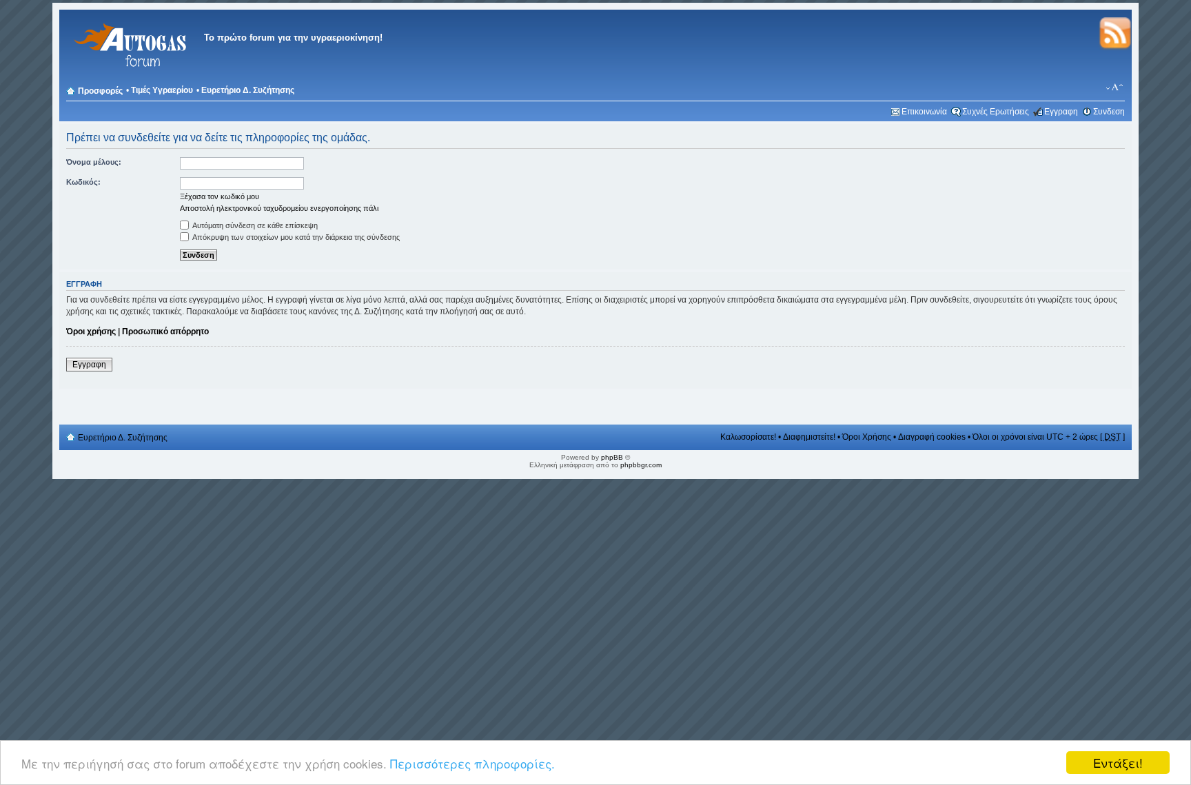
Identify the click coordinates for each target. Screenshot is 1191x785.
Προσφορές (100, 91)
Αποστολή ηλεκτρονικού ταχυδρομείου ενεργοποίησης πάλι (279, 208)
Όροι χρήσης (91, 331)
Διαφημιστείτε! (809, 437)
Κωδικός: (83, 182)
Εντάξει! (1118, 762)
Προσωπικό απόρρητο (165, 331)
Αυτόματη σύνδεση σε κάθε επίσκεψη (254, 225)
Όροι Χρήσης (866, 437)
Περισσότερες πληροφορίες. (472, 763)
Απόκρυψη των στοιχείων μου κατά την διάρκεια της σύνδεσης (295, 237)
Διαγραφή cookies (932, 437)
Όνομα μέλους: (93, 162)
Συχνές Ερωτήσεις (995, 111)
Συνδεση (1109, 111)
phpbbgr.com (641, 465)
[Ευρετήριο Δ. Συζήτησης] (128, 75)
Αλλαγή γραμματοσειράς (1115, 87)
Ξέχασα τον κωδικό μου (219, 196)
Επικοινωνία (924, 111)
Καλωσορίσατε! (748, 437)
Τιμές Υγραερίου (162, 90)
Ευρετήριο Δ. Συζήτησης (247, 90)
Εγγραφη (1061, 111)
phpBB (612, 457)
